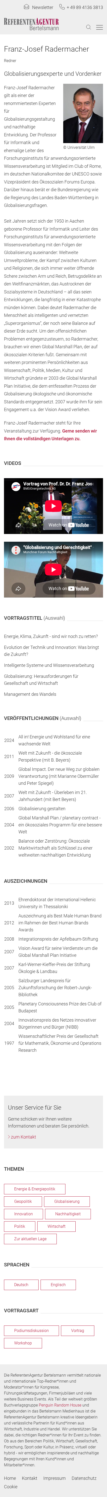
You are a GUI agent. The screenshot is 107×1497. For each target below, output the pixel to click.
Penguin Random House (60, 1405)
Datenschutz (84, 1478)
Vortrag (77, 1330)
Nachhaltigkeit (68, 1214)
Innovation (23, 1214)
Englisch (58, 1284)
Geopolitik (23, 1201)
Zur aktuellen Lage (30, 1238)
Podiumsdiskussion (31, 1330)
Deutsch (21, 1284)
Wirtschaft (56, 1226)
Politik (19, 1226)
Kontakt (29, 1478)
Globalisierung (67, 1201)
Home (10, 1478)
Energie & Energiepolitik (34, 1189)
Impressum (54, 1478)
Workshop (23, 1343)
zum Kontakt (23, 1137)
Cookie (10, 1486)
